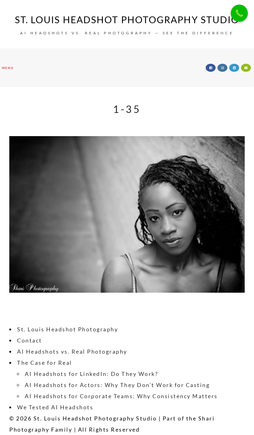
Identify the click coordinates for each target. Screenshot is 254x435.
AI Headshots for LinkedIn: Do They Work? (91, 373)
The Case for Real (44, 362)
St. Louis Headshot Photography (67, 329)
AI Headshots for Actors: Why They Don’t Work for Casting (117, 384)
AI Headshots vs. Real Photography (72, 351)
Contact (29, 340)
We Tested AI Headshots (55, 407)
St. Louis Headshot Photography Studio (127, 19)
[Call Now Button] (239, 13)
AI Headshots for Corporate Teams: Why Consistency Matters (121, 396)
